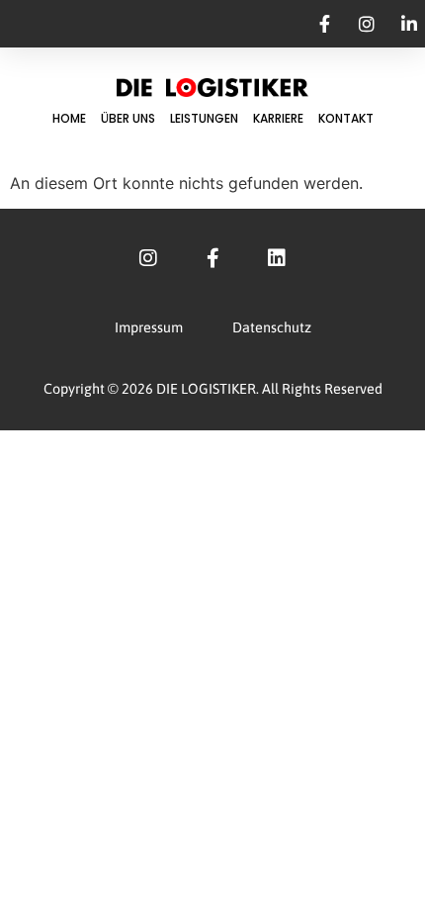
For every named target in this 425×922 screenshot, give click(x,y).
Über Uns (128, 118)
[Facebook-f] (212, 258)
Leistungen (204, 118)
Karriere (278, 118)
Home (69, 118)
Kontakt (346, 118)
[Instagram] (148, 258)
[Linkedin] (277, 258)
